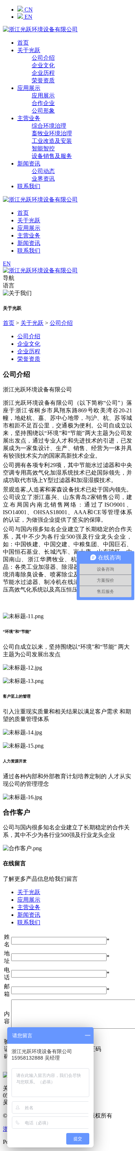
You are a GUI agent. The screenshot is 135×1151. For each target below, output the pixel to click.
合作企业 (43, 103)
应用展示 (28, 88)
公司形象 (43, 111)
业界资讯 (43, 179)
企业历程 (43, 73)
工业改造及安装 (52, 141)
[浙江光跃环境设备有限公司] (40, 29)
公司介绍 (43, 58)
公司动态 (43, 171)
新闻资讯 (28, 163)
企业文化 (43, 65)
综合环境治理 (49, 126)
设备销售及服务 (52, 156)
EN (27, 17)
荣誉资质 (43, 80)
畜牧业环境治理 (52, 133)
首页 (23, 43)
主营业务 (28, 118)
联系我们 (28, 186)
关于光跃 (28, 50)
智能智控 (43, 148)
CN (28, 9)
